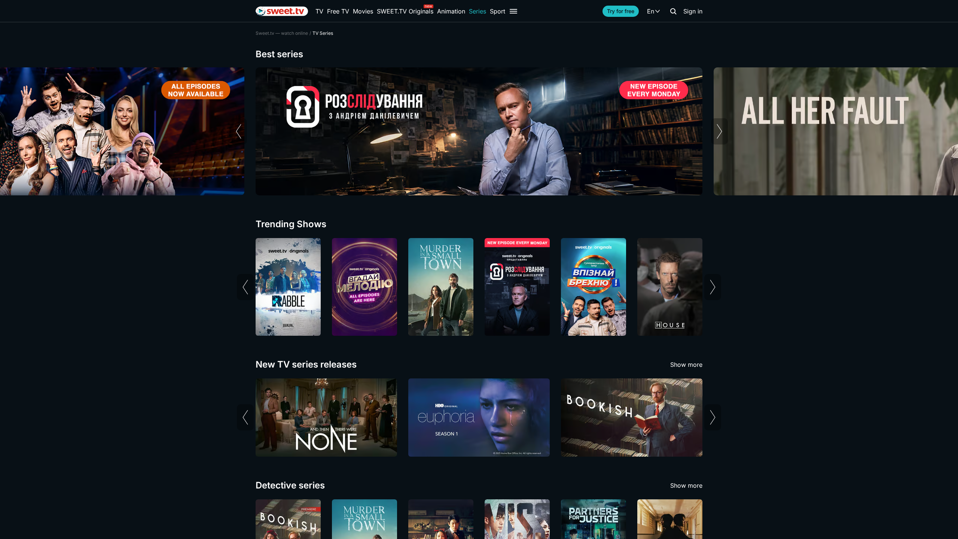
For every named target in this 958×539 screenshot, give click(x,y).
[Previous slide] (238, 131)
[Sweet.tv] (282, 11)
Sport (497, 11)
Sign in (692, 11)
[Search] (673, 11)
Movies (363, 11)
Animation (451, 11)
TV (319, 11)
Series (477, 11)
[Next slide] (719, 131)
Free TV (338, 11)
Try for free (620, 11)
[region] (479, 131)
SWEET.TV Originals (405, 11)
